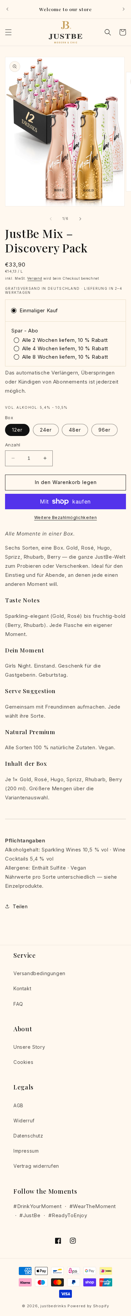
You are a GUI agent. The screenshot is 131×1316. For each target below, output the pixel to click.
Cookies (23, 1062)
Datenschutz (28, 1136)
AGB (18, 1105)
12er (17, 430)
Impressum (26, 1151)
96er (104, 430)
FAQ (18, 1004)
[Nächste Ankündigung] (123, 9)
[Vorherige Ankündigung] (7, 9)
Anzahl (12, 444)
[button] (8, 32)
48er (75, 430)
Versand (34, 278)
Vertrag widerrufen (36, 1166)
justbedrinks (53, 1306)
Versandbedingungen (39, 973)
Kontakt (22, 988)
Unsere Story (29, 1047)
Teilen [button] (20, 906)
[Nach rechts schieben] (80, 218)
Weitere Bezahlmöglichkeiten (65, 517)
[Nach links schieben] (50, 218)
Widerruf (24, 1120)
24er (46, 430)
